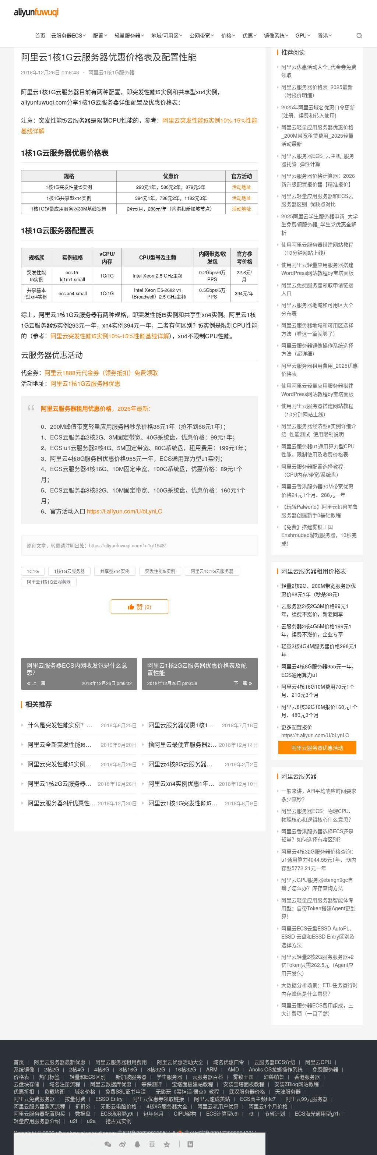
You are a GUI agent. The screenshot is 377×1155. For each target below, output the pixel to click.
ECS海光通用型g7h (317, 1113)
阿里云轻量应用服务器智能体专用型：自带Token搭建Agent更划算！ (318, 908)
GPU (301, 35)
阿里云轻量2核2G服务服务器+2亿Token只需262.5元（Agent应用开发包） (317, 965)
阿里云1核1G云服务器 (49, 582)
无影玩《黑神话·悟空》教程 (187, 1091)
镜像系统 (274, 35)
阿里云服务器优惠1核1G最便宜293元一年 (203, 725)
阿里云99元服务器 (307, 1098)
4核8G (101, 1069)
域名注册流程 (64, 1084)
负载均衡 (54, 1091)
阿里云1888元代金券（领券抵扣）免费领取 (101, 372)
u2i (73, 1120)
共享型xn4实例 (115, 571)
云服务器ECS (66, 35)
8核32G (156, 1069)
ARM (212, 1069)
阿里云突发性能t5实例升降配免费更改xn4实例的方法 (82, 764)
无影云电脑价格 (119, 1106)
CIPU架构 (185, 1113)
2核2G (51, 1069)
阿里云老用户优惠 (218, 1106)
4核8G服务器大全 (167, 1106)
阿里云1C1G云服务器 (212, 571)
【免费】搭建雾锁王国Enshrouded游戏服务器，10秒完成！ (319, 535)
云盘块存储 (26, 1084)
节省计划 (274, 1113)
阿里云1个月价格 (268, 1106)
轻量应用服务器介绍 (37, 1120)
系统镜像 (24, 1069)
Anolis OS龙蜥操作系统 (276, 1069)
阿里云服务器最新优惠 (59, 1062)
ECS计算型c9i (222, 1113)
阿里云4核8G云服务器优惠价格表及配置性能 (203, 764)
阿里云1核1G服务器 (111, 72)
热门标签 (49, 1076)
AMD (233, 1069)
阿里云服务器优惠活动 (317, 747)
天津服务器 (288, 1091)
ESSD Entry (109, 1098)
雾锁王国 (243, 1076)
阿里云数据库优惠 (110, 1084)
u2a (91, 1120)
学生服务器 (169, 1076)
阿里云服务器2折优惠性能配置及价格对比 (82, 803)
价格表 (21, 1076)
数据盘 (83, 1113)
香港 (323, 35)
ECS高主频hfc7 (258, 1098)
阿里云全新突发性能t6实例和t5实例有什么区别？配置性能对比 (82, 744)
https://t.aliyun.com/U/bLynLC (124, 511)
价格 (226, 35)
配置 (98, 35)
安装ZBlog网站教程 (296, 1084)
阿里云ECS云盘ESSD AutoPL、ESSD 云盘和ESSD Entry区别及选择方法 (318, 937)
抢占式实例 (118, 1120)
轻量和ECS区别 (88, 1076)
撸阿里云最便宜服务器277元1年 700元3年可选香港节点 (203, 744)
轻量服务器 (127, 35)
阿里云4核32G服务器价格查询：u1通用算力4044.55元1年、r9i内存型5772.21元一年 (318, 860)
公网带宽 (200, 35)
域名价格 (85, 1091)
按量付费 (75, 1098)
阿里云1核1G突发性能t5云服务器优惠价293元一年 (203, 803)
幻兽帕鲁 (274, 1076)
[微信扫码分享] (107, 1144)
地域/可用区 (165, 35)
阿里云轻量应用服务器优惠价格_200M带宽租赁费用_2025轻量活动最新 (317, 135)
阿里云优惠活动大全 (180, 1062)
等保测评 (151, 1084)
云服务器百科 (207, 1076)
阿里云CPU (318, 1062)
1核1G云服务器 (69, 571)
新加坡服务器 (131, 1076)
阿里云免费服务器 (34, 1098)
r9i (251, 1113)
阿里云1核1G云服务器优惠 (85, 383)
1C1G (33, 571)
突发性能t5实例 (160, 571)
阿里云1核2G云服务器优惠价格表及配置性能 (82, 783)
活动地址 (241, 186)
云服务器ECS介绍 (274, 1062)
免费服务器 (325, 1069)
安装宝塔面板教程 (243, 1084)
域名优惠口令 (228, 1062)
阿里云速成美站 (212, 1098)
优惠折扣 (24, 1091)
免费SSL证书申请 (125, 1091)
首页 (40, 35)
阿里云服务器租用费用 (121, 1062)
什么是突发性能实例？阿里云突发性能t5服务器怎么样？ (82, 725)
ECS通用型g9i (117, 1113)
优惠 (248, 35)
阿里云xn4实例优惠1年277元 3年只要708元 (203, 783)
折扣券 (83, 1106)
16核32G (185, 1069)
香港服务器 (307, 1076)
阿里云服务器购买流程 (39, 1106)
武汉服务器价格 (247, 1091)
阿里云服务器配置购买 (39, 1113)
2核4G (76, 1069)
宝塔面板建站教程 (192, 1084)
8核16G (128, 1069)
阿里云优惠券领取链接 (158, 1098)
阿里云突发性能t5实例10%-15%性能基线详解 (109, 336)
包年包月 (153, 1113)
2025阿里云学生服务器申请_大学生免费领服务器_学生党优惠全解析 (319, 224)
